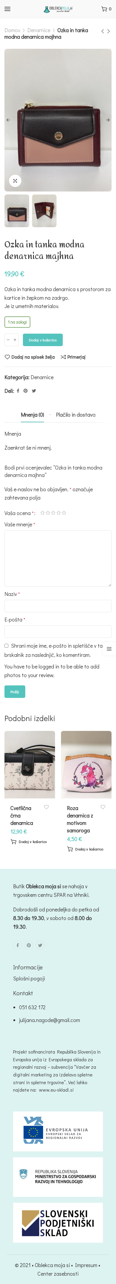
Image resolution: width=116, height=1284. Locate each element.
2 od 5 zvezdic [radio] (48, 513)
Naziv (12, 593)
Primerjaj (77, 357)
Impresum (86, 1265)
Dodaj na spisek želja (33, 357)
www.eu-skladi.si (56, 1090)
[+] (15, 340)
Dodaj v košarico (43, 339)
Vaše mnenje (19, 524)
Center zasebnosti (58, 1273)
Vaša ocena (19, 513)
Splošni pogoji (29, 978)
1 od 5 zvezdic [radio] (42, 513)
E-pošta (14, 619)
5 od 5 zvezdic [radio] (64, 513)
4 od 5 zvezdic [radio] (58, 513)
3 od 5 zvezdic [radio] (53, 513)
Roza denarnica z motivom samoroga (80, 819)
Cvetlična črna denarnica (21, 815)
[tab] (32, 415)
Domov (12, 30)
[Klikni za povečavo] (15, 181)
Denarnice (38, 30)
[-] (8, 340)
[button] (28, 841)
